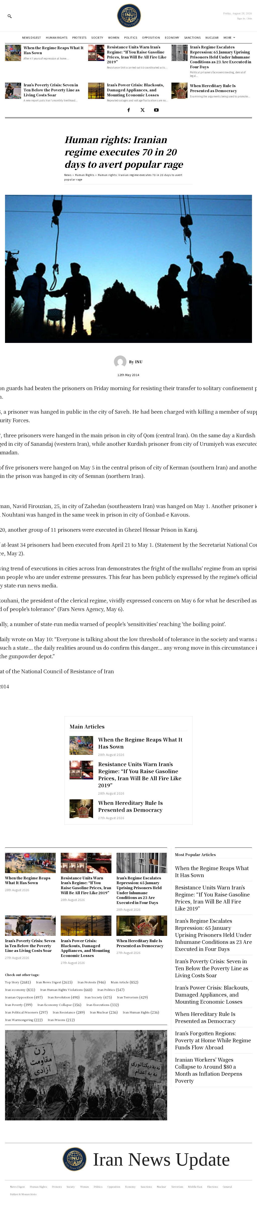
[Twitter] (142, 110)
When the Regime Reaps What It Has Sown (140, 743)
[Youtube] (156, 110)
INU (139, 361)
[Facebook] (128, 110)
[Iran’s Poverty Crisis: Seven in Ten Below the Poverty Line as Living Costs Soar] (13, 91)
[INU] (121, 361)
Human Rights (84, 175)
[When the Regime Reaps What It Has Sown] (13, 53)
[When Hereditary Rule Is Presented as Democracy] (179, 91)
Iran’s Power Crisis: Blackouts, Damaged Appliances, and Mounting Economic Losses (135, 89)
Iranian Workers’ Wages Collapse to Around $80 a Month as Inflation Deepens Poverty (208, 1070)
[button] (9, 16)
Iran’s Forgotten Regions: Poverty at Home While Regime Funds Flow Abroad (213, 1040)
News (68, 175)
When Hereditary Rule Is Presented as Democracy (213, 88)
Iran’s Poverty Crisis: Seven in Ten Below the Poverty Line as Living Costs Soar (52, 89)
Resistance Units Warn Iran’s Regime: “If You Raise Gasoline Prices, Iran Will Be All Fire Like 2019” (136, 54)
